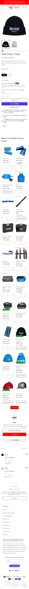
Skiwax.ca (9, 581)
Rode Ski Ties (5, 158)
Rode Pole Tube (19, 209)
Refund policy (15, 581)
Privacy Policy (6, 525)
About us (5, 509)
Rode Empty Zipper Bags (8, 184)
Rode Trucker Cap (19, 393)
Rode (14, 422)
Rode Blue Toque (6, 366)
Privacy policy (22, 581)
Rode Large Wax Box (20, 236)
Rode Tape (5, 261)
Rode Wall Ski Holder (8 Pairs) (21, 261)
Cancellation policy (15, 586)
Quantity (3, 92)
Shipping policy (14, 584)
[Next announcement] (26, 2)
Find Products (6, 531)
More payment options (14, 107)
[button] (2, 7)
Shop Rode (14, 434)
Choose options (8, 191)
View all (14, 407)
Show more (23, 426)
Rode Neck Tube (6, 339)
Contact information (22, 584)
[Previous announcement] (2, 2)
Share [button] (4, 126)
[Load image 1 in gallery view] (6, 44)
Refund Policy (6, 519)
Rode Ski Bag (5, 209)
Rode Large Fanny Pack (21, 313)
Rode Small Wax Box (7, 236)
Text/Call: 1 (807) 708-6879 (9, 513)
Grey (10, 75)
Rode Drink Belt (6, 313)
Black (4, 75)
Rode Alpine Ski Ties (20, 158)
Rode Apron (18, 184)
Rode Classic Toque (20, 339)
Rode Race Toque (6, 393)
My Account (5, 534)
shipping (10, 85)
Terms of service (7, 584)
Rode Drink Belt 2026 (20, 286)
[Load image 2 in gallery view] (14, 44)
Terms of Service (6, 528)
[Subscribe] (22, 561)
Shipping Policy (6, 522)
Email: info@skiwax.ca (8, 516)
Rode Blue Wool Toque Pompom (20, 367)
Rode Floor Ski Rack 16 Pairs (7, 287)
